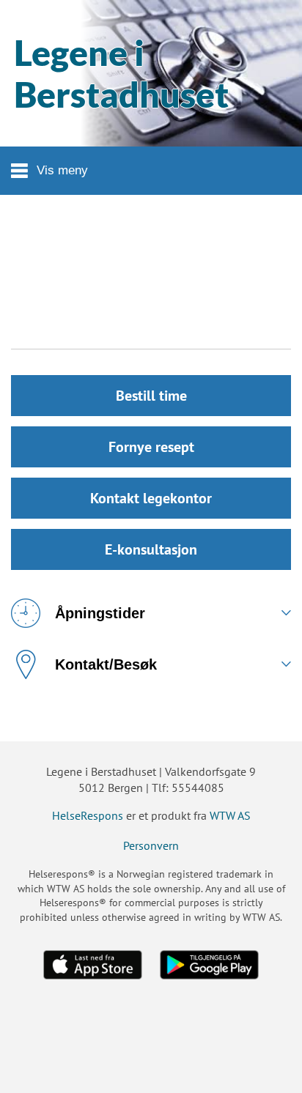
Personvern (151, 845)
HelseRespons (87, 815)
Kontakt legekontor (151, 498)
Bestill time (151, 395)
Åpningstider (100, 613)
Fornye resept (151, 446)
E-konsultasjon (151, 549)
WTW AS (230, 815)
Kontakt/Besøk (106, 664)
